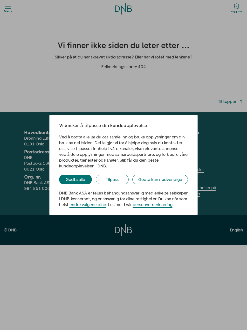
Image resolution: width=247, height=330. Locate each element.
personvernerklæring (152, 204)
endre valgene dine (87, 204)
